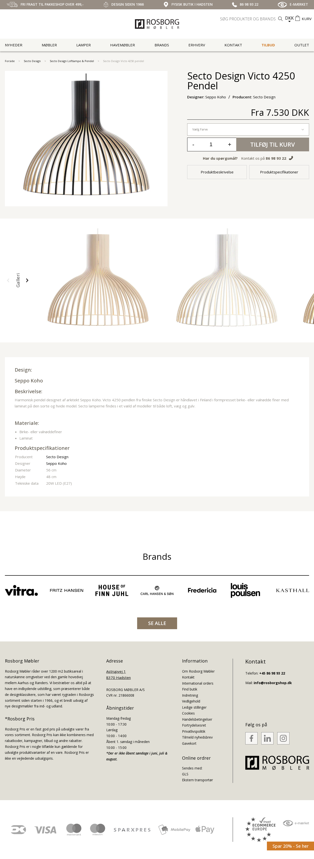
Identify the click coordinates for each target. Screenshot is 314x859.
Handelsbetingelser (197, 719)
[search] (252, 19)
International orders (197, 683)
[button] (8, 280)
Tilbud (268, 44)
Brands (162, 44)
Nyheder (13, 44)
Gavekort (189, 743)
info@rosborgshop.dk (273, 682)
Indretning (190, 695)
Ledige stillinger (194, 707)
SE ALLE (157, 623)
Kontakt (233, 44)
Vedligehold (191, 701)
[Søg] (280, 19)
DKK (289, 18)
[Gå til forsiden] (157, 24)
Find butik (189, 689)
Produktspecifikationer (279, 171)
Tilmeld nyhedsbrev (197, 737)
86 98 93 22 (276, 158)
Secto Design (32, 61)
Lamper (83, 44)
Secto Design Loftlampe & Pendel (72, 61)
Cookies (188, 713)
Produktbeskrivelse (217, 171)
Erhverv (196, 44)
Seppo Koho (29, 380)
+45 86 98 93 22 (272, 673)
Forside (10, 61)
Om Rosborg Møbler (198, 671)
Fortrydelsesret (194, 725)
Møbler (49, 44)
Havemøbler (122, 44)
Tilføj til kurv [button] (272, 144)
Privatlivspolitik (193, 731)
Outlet (301, 44)
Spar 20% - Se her (291, 846)
